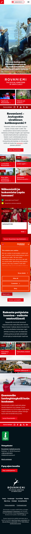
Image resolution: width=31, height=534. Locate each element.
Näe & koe (7, 501)
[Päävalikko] (28, 2)
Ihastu (4, 498)
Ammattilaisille (22, 501)
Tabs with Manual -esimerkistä (9, 522)
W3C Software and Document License (19, 522)
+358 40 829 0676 (6, 453)
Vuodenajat (10, 498)
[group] (14, 221)
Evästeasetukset (22, 505)
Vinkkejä (14, 501)
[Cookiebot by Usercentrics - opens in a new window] (18, 244)
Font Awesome (20, 513)
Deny (15, 288)
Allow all (15, 278)
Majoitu (26, 498)
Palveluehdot (17, 511)
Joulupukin (20, 143)
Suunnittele (19, 498)
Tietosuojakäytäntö (7, 511)
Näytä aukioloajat (6, 459)
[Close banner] (28, 244)
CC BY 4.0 (24, 515)
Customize (14, 283)
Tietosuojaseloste (10, 505)
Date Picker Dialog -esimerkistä (19, 520)
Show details (22, 273)
